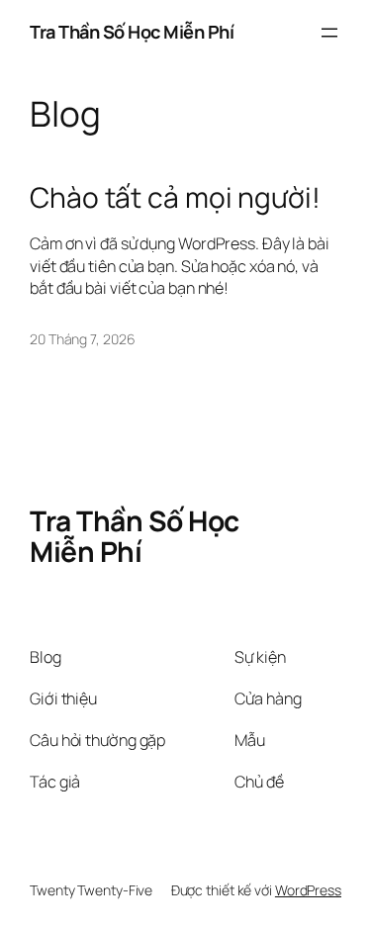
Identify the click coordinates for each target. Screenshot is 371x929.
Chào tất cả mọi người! (175, 198)
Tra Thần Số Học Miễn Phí (131, 32)
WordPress (308, 890)
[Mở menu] (329, 33)
